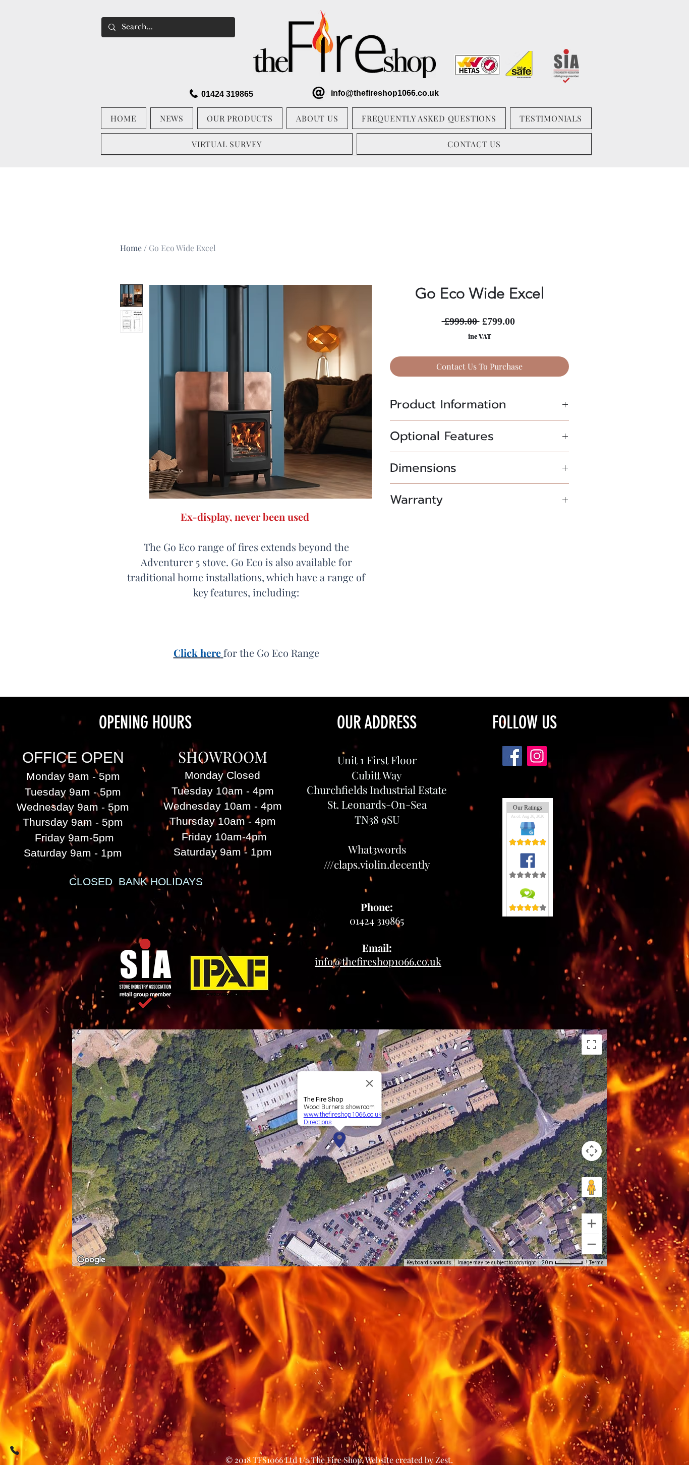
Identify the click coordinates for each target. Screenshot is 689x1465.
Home (131, 247)
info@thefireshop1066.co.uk (385, 93)
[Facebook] (512, 756)
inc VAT (479, 336)
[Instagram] (537, 756)
